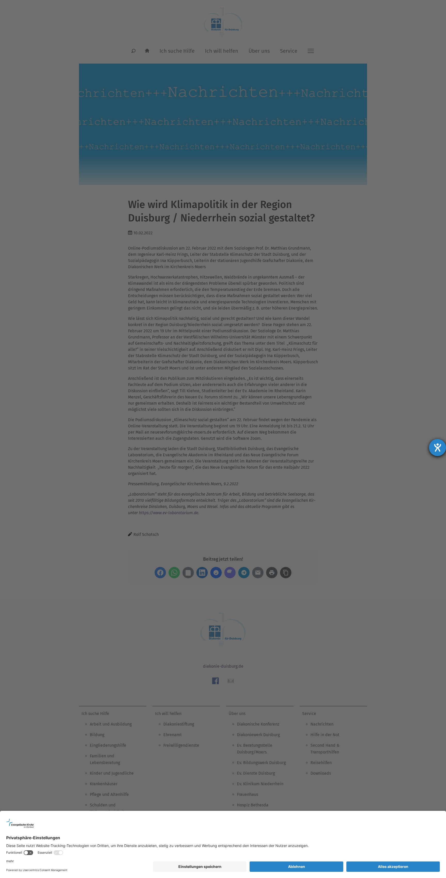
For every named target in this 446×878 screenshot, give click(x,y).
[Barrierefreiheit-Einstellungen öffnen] (437, 447)
